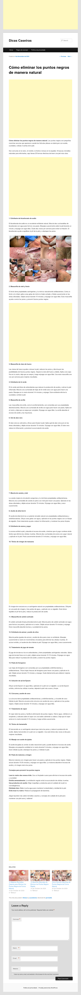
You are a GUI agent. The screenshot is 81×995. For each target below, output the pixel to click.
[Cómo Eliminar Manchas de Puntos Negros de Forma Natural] (62, 875)
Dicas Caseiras (20, 40)
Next (70, 56)
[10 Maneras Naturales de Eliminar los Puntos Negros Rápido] (40, 875)
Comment (16, 919)
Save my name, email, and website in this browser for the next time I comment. (36, 974)
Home (11, 50)
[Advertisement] (40, 14)
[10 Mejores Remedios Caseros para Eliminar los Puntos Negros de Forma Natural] (18, 875)
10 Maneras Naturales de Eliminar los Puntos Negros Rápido (39, 884)
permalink (49, 898)
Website (15, 969)
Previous (62, 56)
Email (16, 958)
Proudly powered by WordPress (48, 988)
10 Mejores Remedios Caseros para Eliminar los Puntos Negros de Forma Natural (17, 885)
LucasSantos (33, 898)
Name (16, 948)
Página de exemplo (22, 50)
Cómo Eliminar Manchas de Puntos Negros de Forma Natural (61, 884)
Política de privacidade (38, 50)
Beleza (25, 898)
